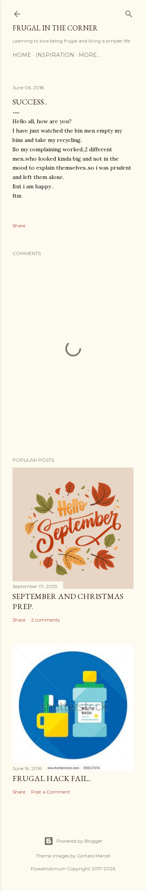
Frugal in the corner (55, 27)
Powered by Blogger (79, 841)
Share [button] (18, 226)
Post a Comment (50, 792)
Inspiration (54, 54)
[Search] (129, 12)
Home (21, 54)
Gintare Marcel (93, 856)
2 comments (45, 620)
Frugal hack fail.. (51, 778)
